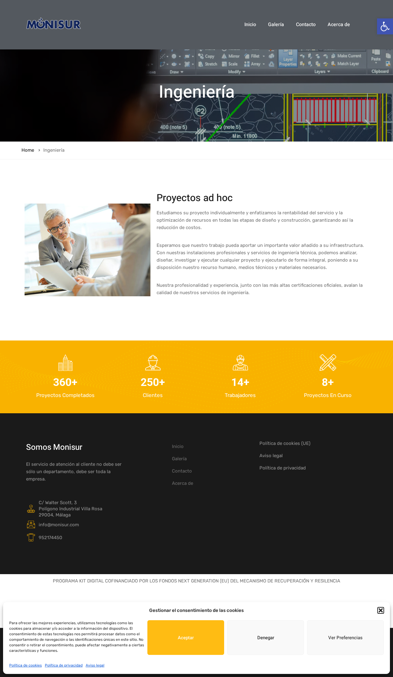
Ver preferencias (345, 637)
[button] (385, 26)
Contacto (306, 24)
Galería (276, 24)
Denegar (265, 637)
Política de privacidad (64, 665)
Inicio (250, 24)
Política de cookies (25, 665)
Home (27, 150)
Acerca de (339, 24)
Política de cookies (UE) (284, 443)
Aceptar (186, 637)
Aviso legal (95, 665)
